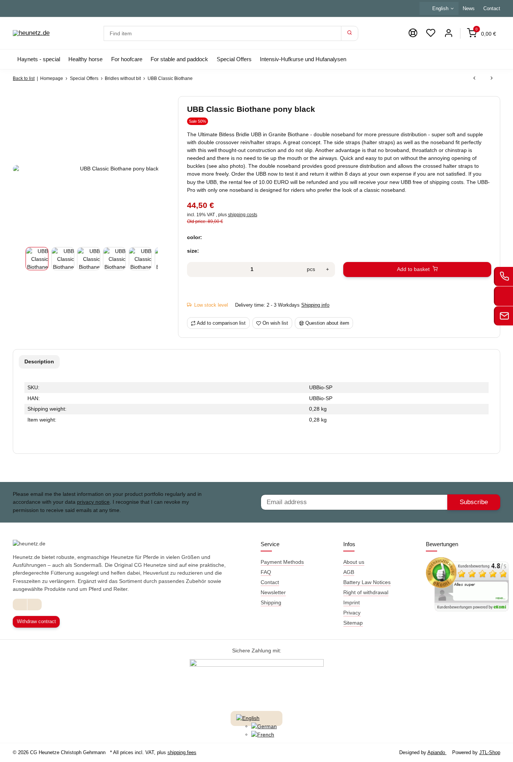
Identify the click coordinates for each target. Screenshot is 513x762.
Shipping (271, 602)
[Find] (349, 33)
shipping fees (181, 752)
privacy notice (93, 502)
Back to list (24, 78)
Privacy (352, 613)
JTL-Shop (489, 752)
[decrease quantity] (195, 269)
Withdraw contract (36, 621)
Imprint (351, 602)
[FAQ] (413, 33)
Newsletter (273, 592)
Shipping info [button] (315, 305)
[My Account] (448, 33)
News (469, 8)
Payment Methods (282, 562)
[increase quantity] (327, 269)
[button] (431, 33)
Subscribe (474, 502)
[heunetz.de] (31, 33)
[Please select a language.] (248, 718)
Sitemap (353, 623)
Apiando (437, 752)
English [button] (440, 8)
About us (353, 562)
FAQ (266, 572)
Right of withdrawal (365, 592)
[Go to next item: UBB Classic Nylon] (491, 78)
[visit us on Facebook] (20, 604)
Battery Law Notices (367, 582)
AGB (348, 572)
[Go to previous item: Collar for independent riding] (474, 78)
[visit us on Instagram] (34, 604)
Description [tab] (39, 361)
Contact (491, 8)
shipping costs (242, 214)
